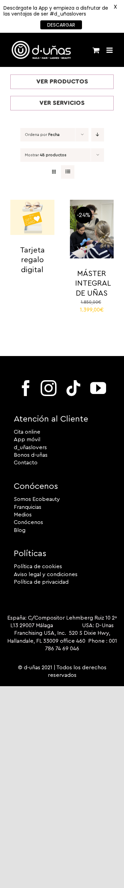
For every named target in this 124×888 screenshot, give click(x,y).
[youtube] (98, 388)
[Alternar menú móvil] (110, 50)
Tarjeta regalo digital (32, 260)
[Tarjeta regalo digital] (32, 203)
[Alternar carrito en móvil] (96, 50)
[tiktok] (73, 388)
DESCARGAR (61, 24)
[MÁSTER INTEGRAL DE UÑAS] (92, 203)
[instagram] (48, 388)
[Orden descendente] (97, 135)
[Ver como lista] (67, 172)
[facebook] (26, 388)
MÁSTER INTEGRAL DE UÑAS (93, 283)
